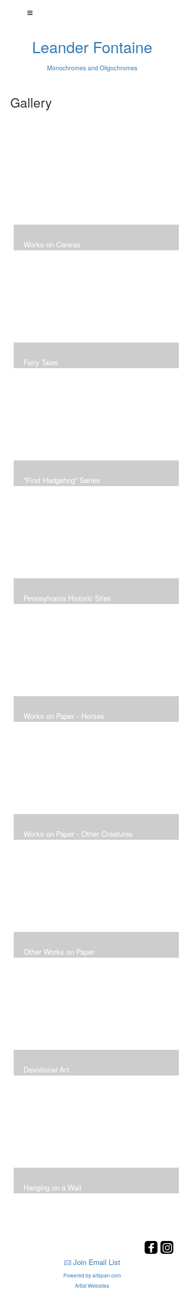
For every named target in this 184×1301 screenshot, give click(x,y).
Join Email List (96, 1261)
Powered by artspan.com (92, 1275)
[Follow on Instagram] (167, 1251)
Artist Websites (92, 1285)
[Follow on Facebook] (152, 1251)
